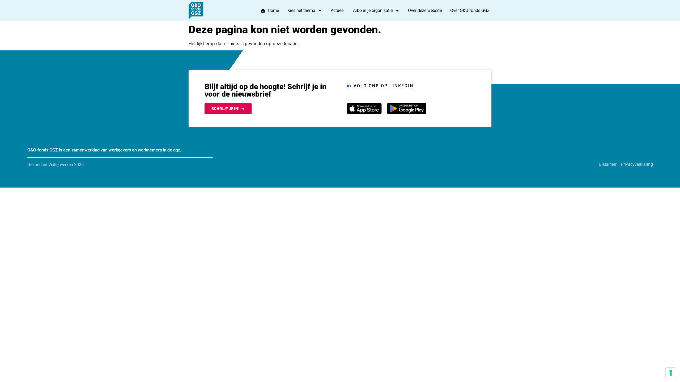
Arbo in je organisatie (373, 10)
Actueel (338, 10)
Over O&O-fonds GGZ (470, 10)
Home (272, 10)
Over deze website (425, 10)
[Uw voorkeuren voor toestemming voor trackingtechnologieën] (671, 373)
